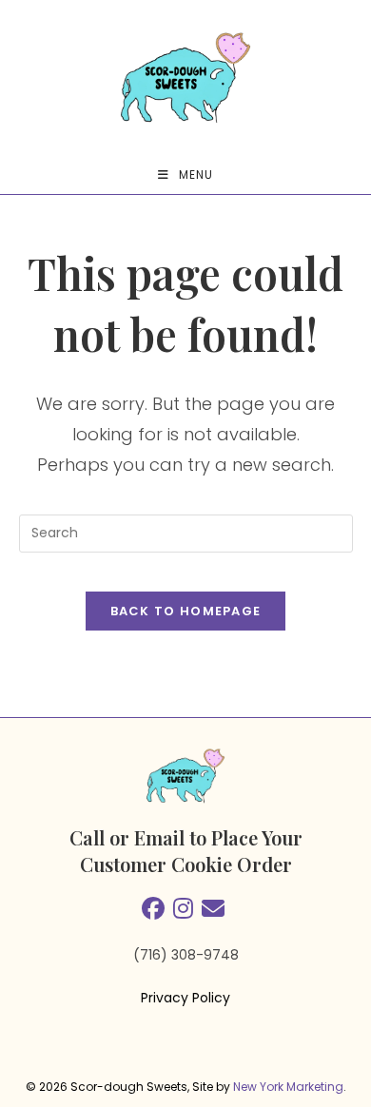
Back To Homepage (186, 611)
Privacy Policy (185, 997)
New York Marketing (288, 1086)
